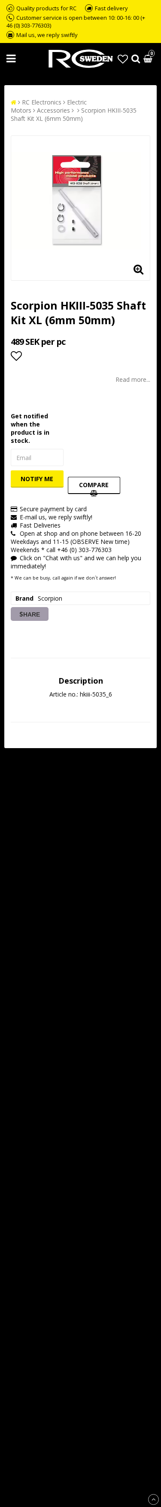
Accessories (53, 110)
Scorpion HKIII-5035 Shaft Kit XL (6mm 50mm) (74, 114)
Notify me (37, 479)
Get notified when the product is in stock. (30, 428)
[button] (123, 58)
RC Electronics (41, 102)
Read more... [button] (132, 379)
